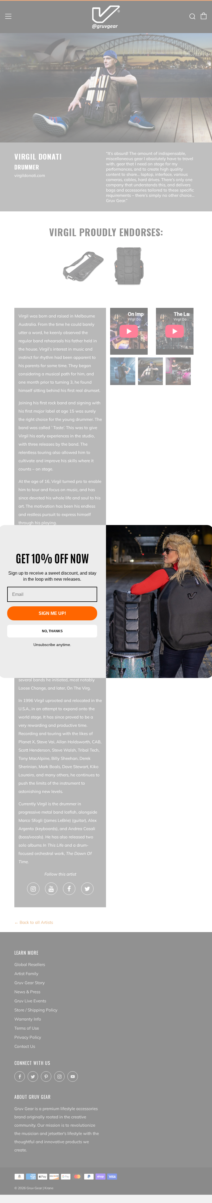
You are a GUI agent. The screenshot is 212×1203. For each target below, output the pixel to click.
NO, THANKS (52, 631)
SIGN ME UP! (52, 613)
